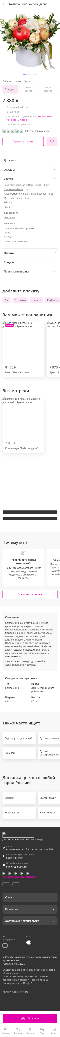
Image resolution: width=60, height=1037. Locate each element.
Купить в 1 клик (23, 141)
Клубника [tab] (52, 300)
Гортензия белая (13, 189)
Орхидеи (9, 752)
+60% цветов (48, 89)
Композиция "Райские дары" (21, 445)
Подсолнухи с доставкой (18, 738)
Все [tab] (6, 300)
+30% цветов (28, 89)
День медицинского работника (42, 689)
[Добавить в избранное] (52, 141)
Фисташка (9, 217)
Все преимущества (30, 594)
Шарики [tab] (36, 300)
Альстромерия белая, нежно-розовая (25, 193)
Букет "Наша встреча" (17, 349)
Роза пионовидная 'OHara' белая (22, 185)
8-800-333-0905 (14, 858)
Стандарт (10, 89)
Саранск (9, 797)
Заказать (33, 1018)
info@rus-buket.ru (16, 866)
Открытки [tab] (20, 300)
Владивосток (11, 812)
